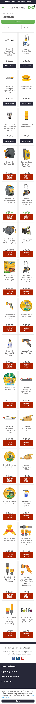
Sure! (18, 701)
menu (3, 7)
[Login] (29, 7)
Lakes (23, 1)
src (6, 7)
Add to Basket (9, 66)
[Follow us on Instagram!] (18, 658)
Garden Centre (10, 1)
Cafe (18, 1)
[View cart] (33, 7)
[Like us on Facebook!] (13, 658)
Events (28, 1)
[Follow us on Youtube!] (22, 658)
